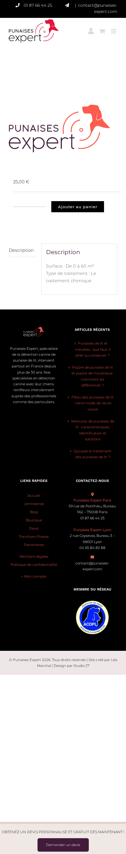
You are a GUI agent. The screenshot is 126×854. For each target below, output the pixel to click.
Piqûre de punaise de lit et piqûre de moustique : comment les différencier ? (92, 376)
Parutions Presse (34, 536)
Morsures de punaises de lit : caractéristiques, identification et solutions (92, 430)
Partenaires (34, 544)
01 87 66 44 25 (38, 5)
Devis (33, 528)
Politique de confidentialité (34, 564)
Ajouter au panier (77, 206)
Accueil (34, 495)
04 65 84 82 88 (92, 547)
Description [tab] (21, 250)
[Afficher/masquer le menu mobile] (114, 27)
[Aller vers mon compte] (90, 27)
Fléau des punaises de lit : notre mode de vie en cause (92, 403)
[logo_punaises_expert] (63, 129)
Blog (34, 512)
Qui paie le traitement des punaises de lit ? (93, 454)
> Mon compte (33, 576)
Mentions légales (33, 556)
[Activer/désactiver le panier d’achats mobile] (102, 27)
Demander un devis (63, 845)
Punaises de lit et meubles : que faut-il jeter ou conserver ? (92, 349)
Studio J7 (81, 665)
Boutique (34, 520)
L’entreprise (34, 504)
